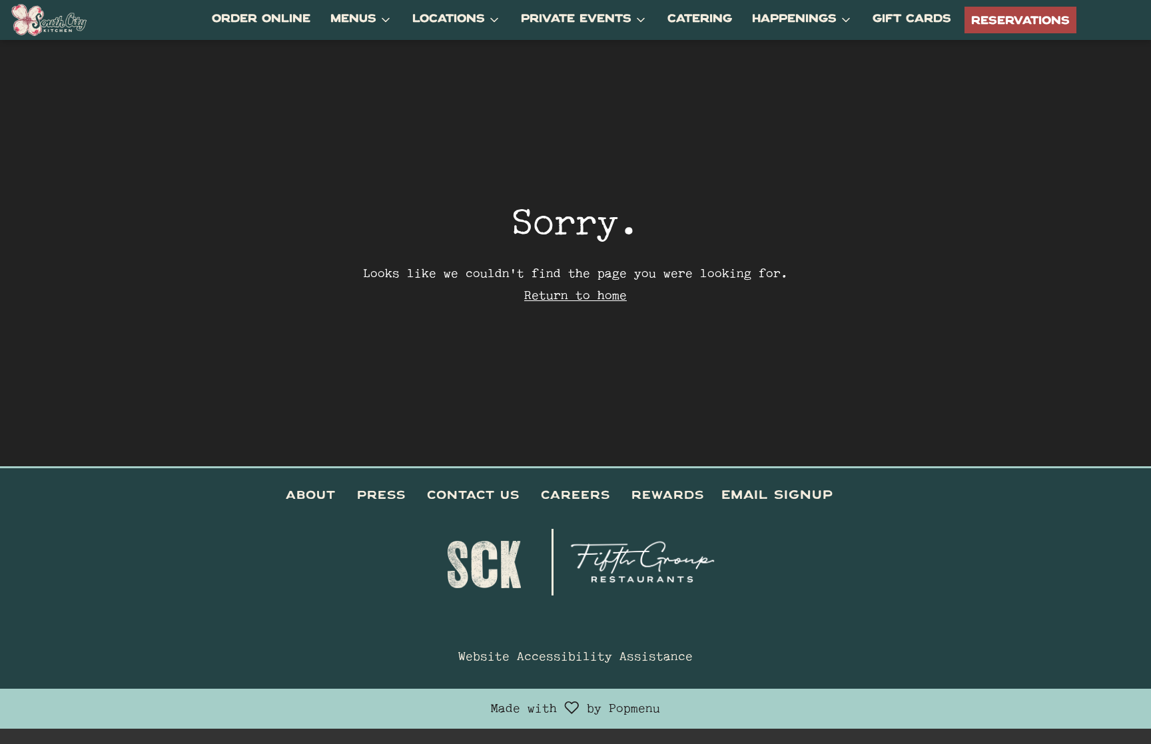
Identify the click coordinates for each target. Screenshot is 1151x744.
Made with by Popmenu (335, 709)
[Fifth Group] (644, 558)
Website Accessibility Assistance (575, 658)
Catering (699, 20)
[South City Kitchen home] (71, 20)
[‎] (844, 496)
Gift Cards (912, 20)
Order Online (261, 20)
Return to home (575, 297)
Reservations (1020, 20)
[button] (361, 20)
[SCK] (484, 558)
